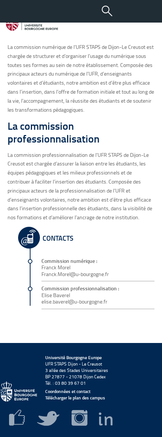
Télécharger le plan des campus (75, 398)
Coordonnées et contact (67, 391)
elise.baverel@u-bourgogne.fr (74, 301)
